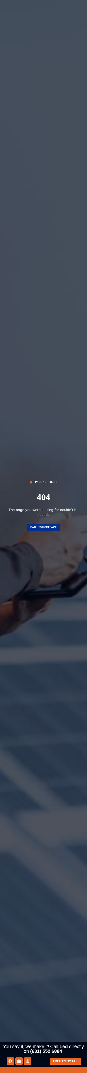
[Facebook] (10, 1061)
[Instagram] (27, 1061)
